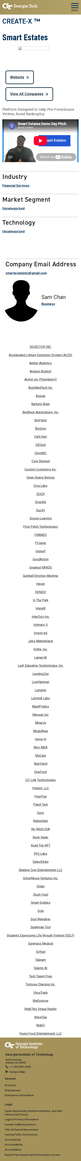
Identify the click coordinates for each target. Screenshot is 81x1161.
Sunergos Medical (40, 943)
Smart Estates (40, 903)
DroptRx (40, 502)
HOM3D (40, 592)
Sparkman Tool (40, 927)
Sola (41, 911)
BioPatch (40, 420)
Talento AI (40, 968)
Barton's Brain (40, 404)
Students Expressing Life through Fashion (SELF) (40, 935)
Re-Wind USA (40, 829)
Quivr (40, 813)
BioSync (40, 428)
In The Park (40, 600)
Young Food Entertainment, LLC (40, 1033)
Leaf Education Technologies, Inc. (41, 665)
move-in (40, 739)
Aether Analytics (40, 363)
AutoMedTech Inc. (40, 388)
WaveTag (40, 1017)
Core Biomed (41, 461)
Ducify (40, 510)
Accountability (14, 1144)
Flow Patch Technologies (40, 527)
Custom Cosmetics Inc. (40, 469)
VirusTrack (40, 993)
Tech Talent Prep (40, 976)
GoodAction (41, 559)
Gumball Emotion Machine (40, 576)
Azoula (40, 396)
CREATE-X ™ (21, 21)
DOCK (40, 494)
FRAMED (40, 535)
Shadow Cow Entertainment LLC (40, 870)
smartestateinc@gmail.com (26, 273)
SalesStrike (41, 862)
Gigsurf (41, 551)
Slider (41, 886)
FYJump (40, 543)
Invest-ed (40, 633)
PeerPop (40, 796)
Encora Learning (41, 518)
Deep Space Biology (41, 477)
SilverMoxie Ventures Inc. (40, 878)
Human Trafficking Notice (20, 1124)
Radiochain (40, 821)
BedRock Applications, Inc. (40, 412)
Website (17, 77)
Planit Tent (40, 804)
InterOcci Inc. (41, 617)
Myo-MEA (40, 747)
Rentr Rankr (40, 837)
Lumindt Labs (40, 698)
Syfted (40, 952)
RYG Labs (40, 854)
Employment (12, 1090)
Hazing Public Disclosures (21, 1134)
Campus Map (17, 1071)
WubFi (40, 1025)
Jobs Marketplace (40, 641)
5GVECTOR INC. (41, 347)
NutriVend (40, 764)
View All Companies (26, 94)
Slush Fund (40, 894)
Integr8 (40, 608)
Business (48, 304)
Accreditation (13, 1149)
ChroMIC (41, 453)
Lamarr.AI (40, 657)
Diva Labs (40, 486)
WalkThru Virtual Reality (40, 1009)
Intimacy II (40, 625)
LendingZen (40, 674)
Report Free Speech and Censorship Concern (32, 1154)
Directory (10, 1085)
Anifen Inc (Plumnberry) (40, 379)
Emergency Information (19, 1095)
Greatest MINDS (40, 567)
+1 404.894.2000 (20, 1066)
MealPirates (40, 706)
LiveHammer (40, 682)
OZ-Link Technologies (40, 780)
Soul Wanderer (40, 919)
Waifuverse (40, 1001)
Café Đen (40, 436)
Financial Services (15, 186)
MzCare (40, 755)
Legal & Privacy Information (22, 1119)
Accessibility (13, 1139)
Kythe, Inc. (41, 649)
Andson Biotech (40, 371)
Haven (40, 584)
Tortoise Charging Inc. (40, 984)
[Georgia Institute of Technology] (20, 5)
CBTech (40, 445)
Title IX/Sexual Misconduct (21, 1129)
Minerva (40, 723)
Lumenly (40, 690)
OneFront (40, 772)
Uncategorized (13, 208)
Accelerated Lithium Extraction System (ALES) (40, 355)
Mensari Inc (40, 715)
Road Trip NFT (40, 845)
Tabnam (40, 960)
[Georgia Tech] (23, 1044)
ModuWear (40, 731)
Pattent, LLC (40, 788)
